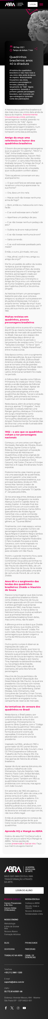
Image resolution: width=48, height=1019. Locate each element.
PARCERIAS (30, 949)
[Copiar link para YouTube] (24, 1008)
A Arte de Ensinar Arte (11, 927)
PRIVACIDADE (31, 943)
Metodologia (9, 923)
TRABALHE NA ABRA (13, 955)
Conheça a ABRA (32, 903)
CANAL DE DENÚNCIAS (30, 956)
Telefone (8, 969)
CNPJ (6, 988)
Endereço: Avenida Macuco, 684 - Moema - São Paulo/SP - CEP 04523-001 (22, 999)
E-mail (7, 979)
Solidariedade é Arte (34, 914)
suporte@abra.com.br (14, 982)
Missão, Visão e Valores (32, 907)
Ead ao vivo (30, 843)
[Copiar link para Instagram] (18, 1008)
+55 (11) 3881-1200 (13, 972)
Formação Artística (12, 934)
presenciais (17, 843)
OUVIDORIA (9, 949)
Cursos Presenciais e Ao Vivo (12, 904)
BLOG (6, 943)
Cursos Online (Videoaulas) (10, 909)
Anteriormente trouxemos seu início (21, 115)
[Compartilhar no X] (12, 1008)
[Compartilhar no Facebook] (5, 1008)
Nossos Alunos (11, 931)
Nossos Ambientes (33, 911)
